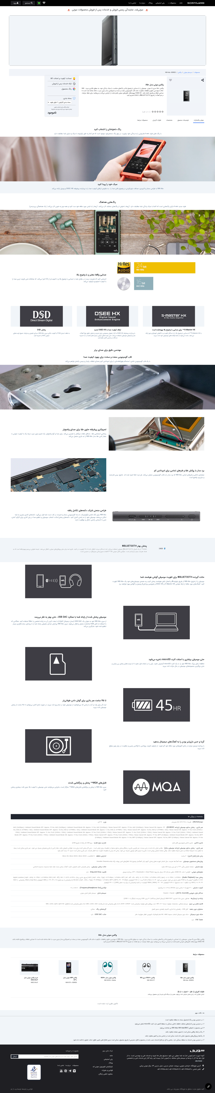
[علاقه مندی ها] (44, 3)
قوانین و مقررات (107, 1070)
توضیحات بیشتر (198, 1061)
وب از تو (14, 1089)
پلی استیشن (160, 3)
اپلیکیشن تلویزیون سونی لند (103, 1066)
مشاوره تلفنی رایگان (106, 1074)
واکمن (179, 72)
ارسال (15, 1056)
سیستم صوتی (188, 72)
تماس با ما (132, 3)
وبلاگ (150, 3)
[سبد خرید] (39, 3)
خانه (181, 3)
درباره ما (142, 3)
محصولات (172, 3)
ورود (15, 3)
